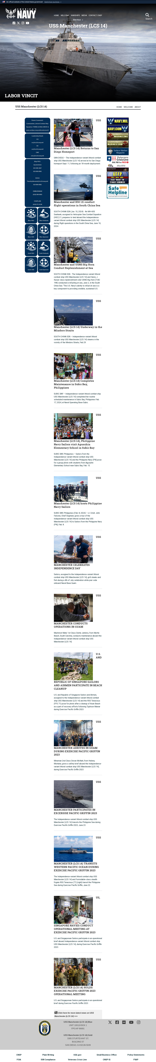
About (138, 107)
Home (119, 107)
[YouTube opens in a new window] (27, 23)
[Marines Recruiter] (118, 144)
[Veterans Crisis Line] (118, 159)
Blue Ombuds (43, 220)
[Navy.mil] (118, 121)
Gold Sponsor (44, 269)
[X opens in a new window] (18, 23)
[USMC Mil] (118, 136)
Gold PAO (31, 253)
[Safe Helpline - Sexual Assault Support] (118, 191)
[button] (53, 2)
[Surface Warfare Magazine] (118, 151)
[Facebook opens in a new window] (14, 23)
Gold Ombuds (44, 253)
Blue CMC (31, 237)
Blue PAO (31, 220)
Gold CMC (31, 269)
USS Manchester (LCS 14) (31, 106)
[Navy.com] (118, 129)
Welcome (128, 107)
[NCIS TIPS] (118, 167)
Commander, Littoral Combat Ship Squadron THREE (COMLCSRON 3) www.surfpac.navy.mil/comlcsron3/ (37, 125)
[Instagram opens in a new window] (23, 23)
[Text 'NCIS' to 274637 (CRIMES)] (118, 177)
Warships (77, 20)
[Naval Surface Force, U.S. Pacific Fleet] (21, 13)
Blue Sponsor (44, 237)
